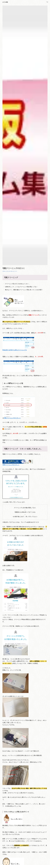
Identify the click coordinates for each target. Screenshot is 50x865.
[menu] (47, 2)
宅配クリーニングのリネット (12, 418)
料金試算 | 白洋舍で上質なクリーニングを (14, 350)
